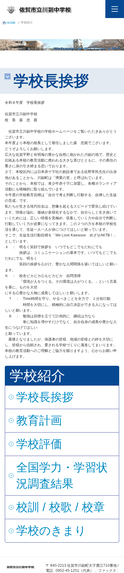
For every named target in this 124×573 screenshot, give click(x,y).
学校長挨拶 (44, 397)
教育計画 (39, 420)
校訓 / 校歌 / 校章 (60, 507)
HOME (11, 22)
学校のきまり (51, 530)
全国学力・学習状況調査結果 (62, 475)
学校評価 (39, 444)
